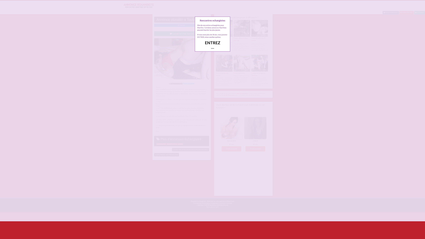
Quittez (212, 48)
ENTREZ (212, 42)
